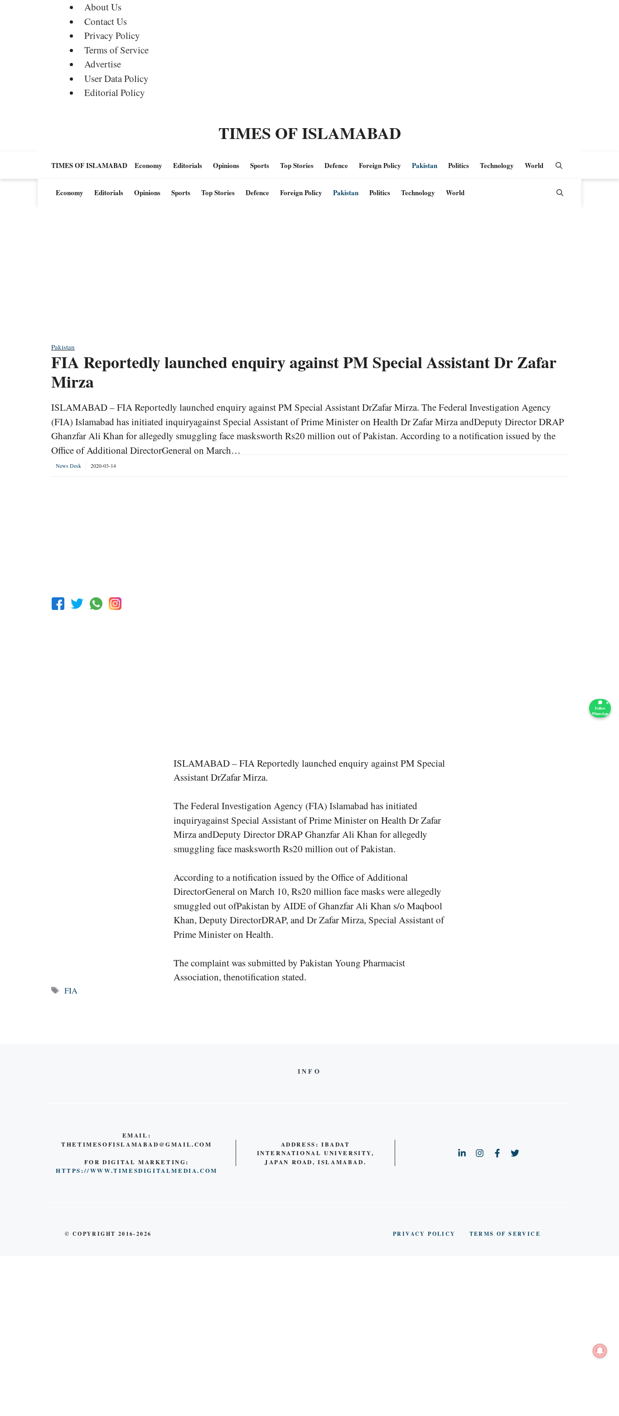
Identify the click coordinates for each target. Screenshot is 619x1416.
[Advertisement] (309, 278)
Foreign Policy (380, 165)
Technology (497, 165)
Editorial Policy (114, 92)
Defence (336, 165)
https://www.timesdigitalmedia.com (137, 1170)
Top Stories (297, 165)
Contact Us (105, 21)
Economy (148, 165)
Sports (259, 165)
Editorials (187, 165)
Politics (458, 165)
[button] (559, 165)
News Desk (68, 465)
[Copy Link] (115, 603)
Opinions (226, 165)
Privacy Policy (112, 35)
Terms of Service (116, 49)
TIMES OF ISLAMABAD (309, 132)
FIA (70, 990)
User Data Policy (116, 78)
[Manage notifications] (600, 1351)
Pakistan (424, 165)
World (534, 165)
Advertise (102, 64)
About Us (102, 6)
